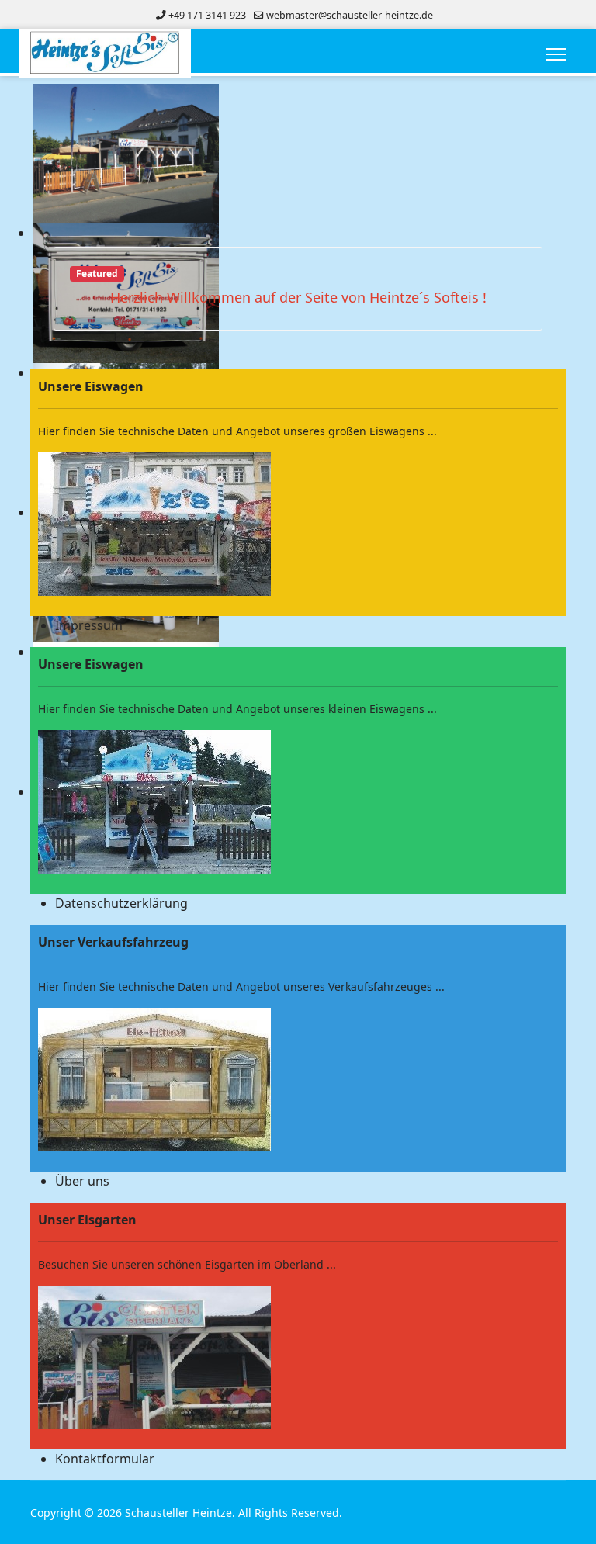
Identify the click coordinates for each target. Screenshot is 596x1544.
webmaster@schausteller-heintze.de (349, 15)
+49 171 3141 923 (207, 15)
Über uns (82, 1180)
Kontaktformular (104, 1458)
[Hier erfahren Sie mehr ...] (298, 524)
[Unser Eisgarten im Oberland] (298, 1357)
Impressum (89, 625)
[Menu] (556, 54)
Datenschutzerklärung (121, 903)
